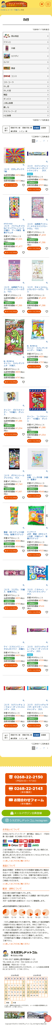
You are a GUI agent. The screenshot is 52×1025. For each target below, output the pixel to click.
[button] (47, 141)
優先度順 (14, 131)
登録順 (43, 127)
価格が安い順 (15, 127)
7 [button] (44, 140)
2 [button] (36, 140)
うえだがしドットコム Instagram (28, 820)
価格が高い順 (27, 127)
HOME (3, 10)
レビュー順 (23, 131)
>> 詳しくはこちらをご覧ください (16, 860)
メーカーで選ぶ (13, 10)
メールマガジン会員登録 (28, 813)
